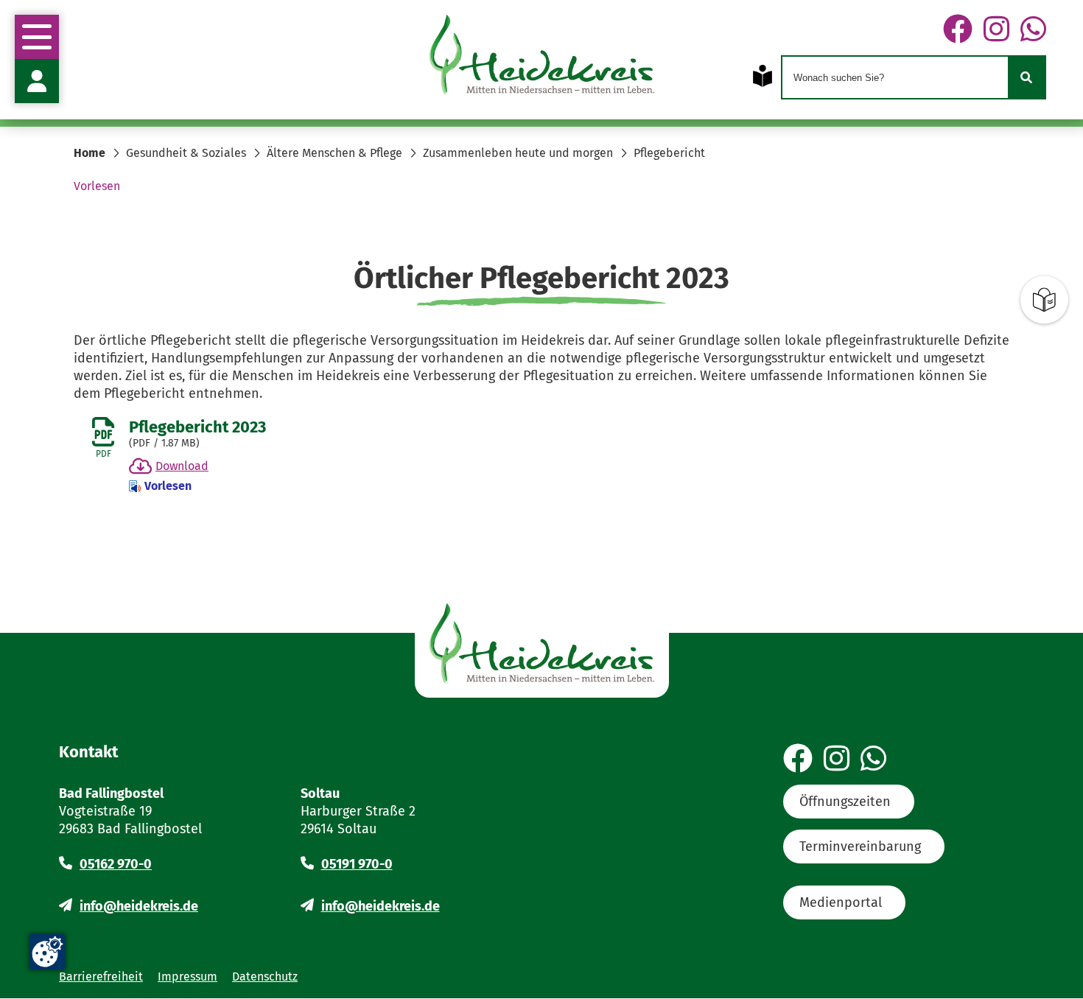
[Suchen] (1026, 77)
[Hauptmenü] (37, 37)
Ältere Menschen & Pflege (334, 153)
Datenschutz (265, 977)
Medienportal (840, 902)
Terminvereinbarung (860, 846)
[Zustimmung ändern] (47, 952)
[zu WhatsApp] (1033, 30)
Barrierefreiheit (101, 977)
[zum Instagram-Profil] (996, 30)
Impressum (187, 977)
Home (89, 153)
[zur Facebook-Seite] (957, 30)
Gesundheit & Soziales (186, 153)
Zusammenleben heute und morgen (518, 153)
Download (181, 466)
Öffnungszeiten (845, 801)
